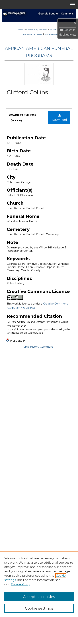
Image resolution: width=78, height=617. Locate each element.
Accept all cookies (39, 597)
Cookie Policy (20, 584)
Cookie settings (39, 608)
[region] (39, 584)
